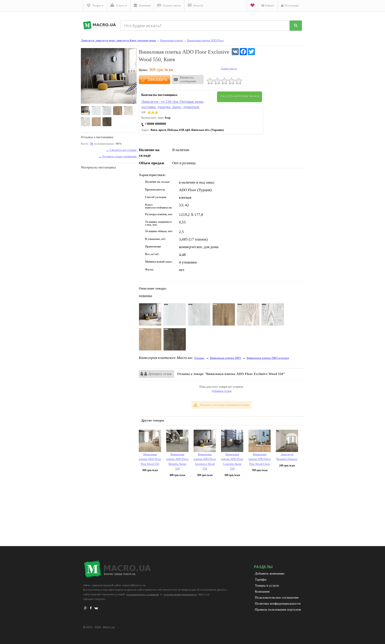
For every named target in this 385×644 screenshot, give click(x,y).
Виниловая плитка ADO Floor (205, 40)
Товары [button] (96, 5)
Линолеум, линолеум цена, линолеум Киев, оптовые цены (118, 40)
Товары (199, 358)
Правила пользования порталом (278, 609)
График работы (229, 68)
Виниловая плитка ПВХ (225, 358)
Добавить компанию (269, 573)
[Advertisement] (221, 513)
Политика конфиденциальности (278, 603)
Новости (198, 5)
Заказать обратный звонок (240, 96)
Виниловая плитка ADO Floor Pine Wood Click (259, 459)
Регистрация (291, 5)
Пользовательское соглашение (277, 597)
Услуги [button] (120, 5)
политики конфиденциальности (180, 594)
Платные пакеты (171, 5)
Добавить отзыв (160, 374)
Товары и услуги (267, 585)
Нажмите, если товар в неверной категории (224, 404)
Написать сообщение (188, 79)
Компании (144, 5)
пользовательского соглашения (142, 594)
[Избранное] (252, 5)
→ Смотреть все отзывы (121, 150)
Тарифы (260, 579)
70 (91, 143)
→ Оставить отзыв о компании (117, 156)
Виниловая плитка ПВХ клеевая (268, 358)
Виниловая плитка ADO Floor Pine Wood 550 (150, 459)
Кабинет (269, 5)
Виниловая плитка (171, 40)
